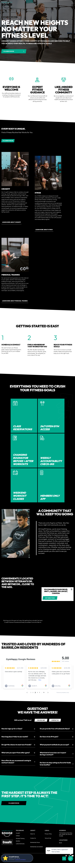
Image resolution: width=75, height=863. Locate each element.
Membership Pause (35, 842)
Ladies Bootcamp (20, 843)
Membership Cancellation (36, 846)
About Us (32, 834)
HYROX (18, 835)
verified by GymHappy (20, 859)
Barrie (60, 842)
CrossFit (18, 833)
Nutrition (18, 841)
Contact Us (33, 838)
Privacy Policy (48, 834)
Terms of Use (48, 838)
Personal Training (20, 838)
